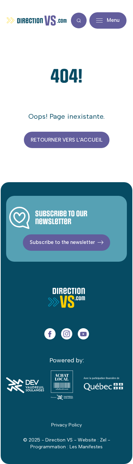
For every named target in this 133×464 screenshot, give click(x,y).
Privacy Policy (66, 425)
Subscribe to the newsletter (62, 242)
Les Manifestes (86, 447)
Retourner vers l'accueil (67, 140)
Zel (103, 440)
